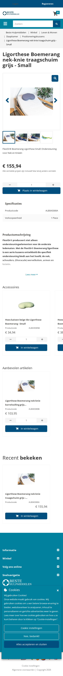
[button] (31, 550)
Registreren (47, 3)
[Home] (13, 13)
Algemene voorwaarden (23, 669)
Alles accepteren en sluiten (31, 644)
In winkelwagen (29, 347)
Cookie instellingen (31, 628)
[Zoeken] (56, 23)
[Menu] (5, 23)
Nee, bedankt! (31, 636)
